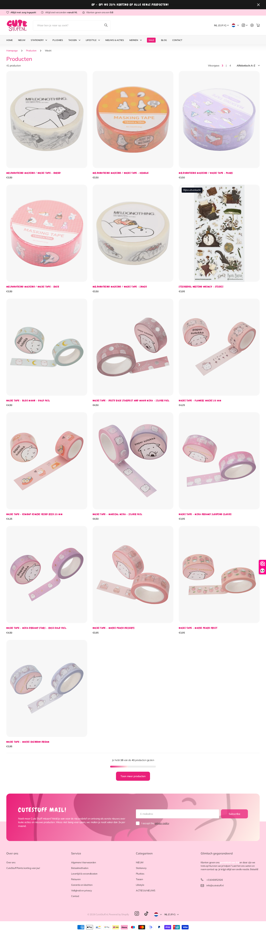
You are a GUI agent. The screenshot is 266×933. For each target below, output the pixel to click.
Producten (31, 50)
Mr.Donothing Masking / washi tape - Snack (120, 286)
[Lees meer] (245, 25)
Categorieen (144, 853)
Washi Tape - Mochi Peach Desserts (114, 628)
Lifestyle (91, 40)
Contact (177, 40)
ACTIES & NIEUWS (145, 890)
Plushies (57, 40)
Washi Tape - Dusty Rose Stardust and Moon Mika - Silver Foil (131, 400)
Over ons (12, 853)
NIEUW (139, 862)
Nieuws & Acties (114, 40)
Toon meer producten (133, 776)
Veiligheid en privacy (81, 890)
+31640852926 (214, 879)
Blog (164, 40)
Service (76, 853)
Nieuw (21, 40)
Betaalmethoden (79, 868)
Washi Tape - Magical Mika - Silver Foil (117, 514)
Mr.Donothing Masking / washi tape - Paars (206, 173)
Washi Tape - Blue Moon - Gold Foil (28, 400)
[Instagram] (137, 913)
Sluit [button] (258, 4)
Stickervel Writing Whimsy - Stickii (201, 286)
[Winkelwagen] (258, 25)
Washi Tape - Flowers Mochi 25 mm (200, 400)
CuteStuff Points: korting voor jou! (23, 868)
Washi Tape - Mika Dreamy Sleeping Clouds (205, 514)
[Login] (252, 25)
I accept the (155, 823)
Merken (133, 40)
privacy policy (162, 823)
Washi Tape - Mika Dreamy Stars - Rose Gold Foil (36, 628)
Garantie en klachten (82, 884)
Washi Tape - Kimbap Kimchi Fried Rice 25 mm (34, 514)
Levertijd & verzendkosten (84, 873)
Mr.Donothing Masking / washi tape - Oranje (121, 173)
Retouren (76, 879)
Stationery (37, 40)
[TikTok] (146, 913)
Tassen (72, 40)
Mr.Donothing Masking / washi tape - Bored (33, 173)
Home (9, 40)
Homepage (12, 50)
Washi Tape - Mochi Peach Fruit (198, 628)
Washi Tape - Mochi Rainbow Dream (28, 741)
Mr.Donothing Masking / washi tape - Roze (32, 286)
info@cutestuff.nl (215, 885)
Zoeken (106, 25)
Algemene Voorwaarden (83, 862)
